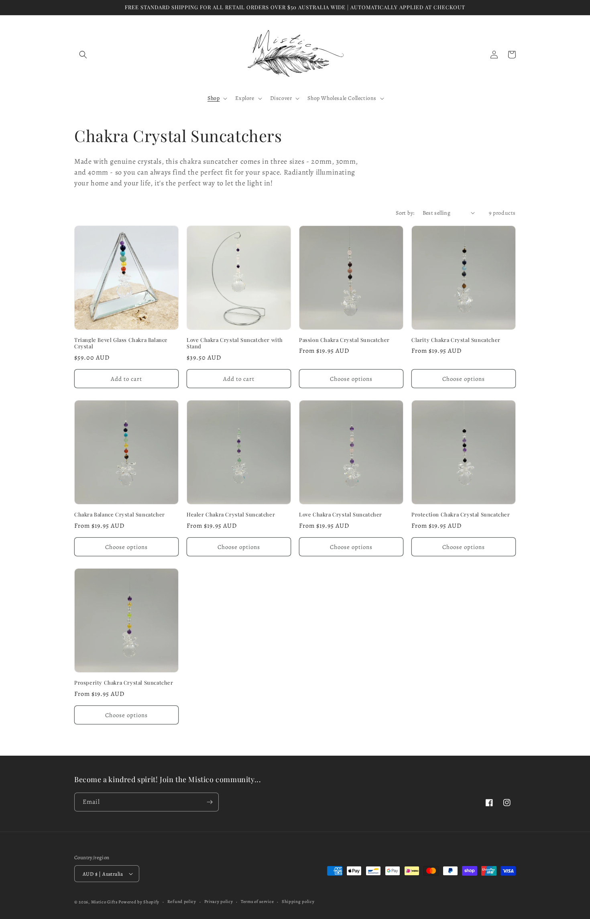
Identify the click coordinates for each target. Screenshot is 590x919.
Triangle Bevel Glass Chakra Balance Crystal (121, 343)
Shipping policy (298, 902)
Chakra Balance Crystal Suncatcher (119, 514)
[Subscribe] (209, 802)
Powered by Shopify (138, 902)
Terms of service (257, 902)
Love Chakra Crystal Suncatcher (340, 514)
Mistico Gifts (104, 902)
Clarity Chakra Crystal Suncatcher (455, 340)
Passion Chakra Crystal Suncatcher (344, 340)
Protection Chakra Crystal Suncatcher (460, 514)
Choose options (351, 379)
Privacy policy (218, 902)
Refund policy (181, 902)
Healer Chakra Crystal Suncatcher (231, 514)
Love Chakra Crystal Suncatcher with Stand (235, 343)
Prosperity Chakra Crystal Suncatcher (123, 682)
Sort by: (405, 213)
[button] (83, 54)
